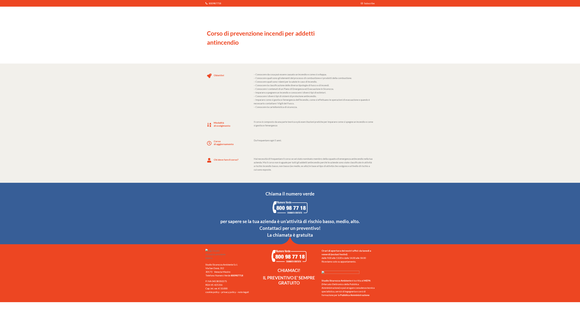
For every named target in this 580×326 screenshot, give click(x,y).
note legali (243, 292)
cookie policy (212, 292)
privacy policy (228, 292)
